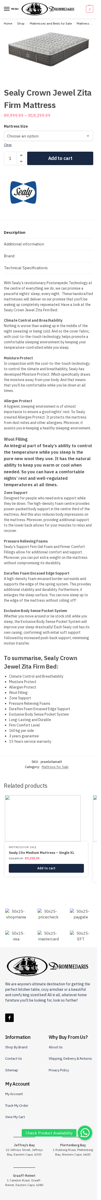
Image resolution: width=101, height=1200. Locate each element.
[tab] (48, 232)
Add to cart (60, 158)
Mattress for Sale (89, 23)
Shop (21, 23)
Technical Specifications (26, 267)
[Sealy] (23, 192)
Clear (8, 145)
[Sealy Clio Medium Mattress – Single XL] (46, 818)
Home (8, 23)
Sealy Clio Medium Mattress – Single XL (41, 852)
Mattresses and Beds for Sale (51, 23)
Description (14, 232)
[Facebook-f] (9, 1017)
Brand (9, 255)
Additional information (24, 244)
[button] (89, 9)
